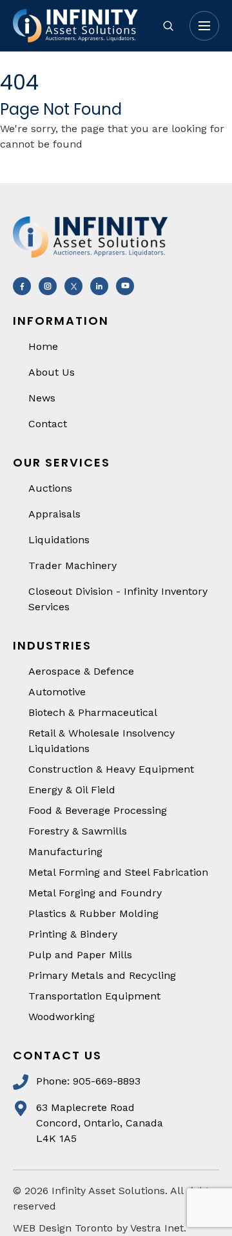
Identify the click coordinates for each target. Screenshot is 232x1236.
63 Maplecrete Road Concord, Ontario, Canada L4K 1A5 (99, 1122)
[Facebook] (22, 286)
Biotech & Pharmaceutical (92, 712)
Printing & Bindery (72, 934)
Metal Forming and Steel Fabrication (118, 872)
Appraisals (54, 514)
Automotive (57, 692)
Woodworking (61, 1016)
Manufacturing (65, 851)
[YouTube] (125, 286)
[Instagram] (48, 286)
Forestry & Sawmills (77, 831)
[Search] (168, 26)
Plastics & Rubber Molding (93, 913)
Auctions (50, 488)
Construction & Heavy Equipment (111, 769)
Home (43, 346)
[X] (73, 286)
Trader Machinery (72, 565)
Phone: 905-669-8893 (88, 1081)
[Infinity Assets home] (77, 26)
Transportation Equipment (94, 996)
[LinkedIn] (99, 286)
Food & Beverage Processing (97, 810)
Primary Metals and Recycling (102, 975)
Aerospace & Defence (81, 671)
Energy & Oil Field (71, 790)
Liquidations (59, 540)
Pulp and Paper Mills (80, 955)
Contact (47, 424)
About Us (51, 372)
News (41, 398)
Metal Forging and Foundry (95, 893)
